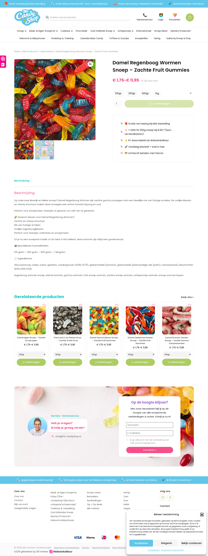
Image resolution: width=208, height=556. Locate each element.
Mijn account (21, 504)
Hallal (126, 504)
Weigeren (166, 543)
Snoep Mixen (161, 30)
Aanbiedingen (94, 500)
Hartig (157, 38)
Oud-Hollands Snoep (101, 30)
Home (17, 51)
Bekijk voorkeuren (192, 543)
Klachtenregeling (101, 547)
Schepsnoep (124, 30)
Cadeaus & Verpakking (63, 508)
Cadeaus (65, 30)
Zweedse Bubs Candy (91, 38)
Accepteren (141, 543)
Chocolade (81, 30)
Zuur (125, 500)
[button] (201, 514)
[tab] (21, 181)
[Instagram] (163, 497)
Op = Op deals (94, 504)
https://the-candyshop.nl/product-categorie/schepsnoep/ (63, 500)
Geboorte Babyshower (62, 520)
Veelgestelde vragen (25, 508)
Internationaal (143, 30)
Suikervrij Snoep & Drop (178, 38)
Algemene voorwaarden (172, 550)
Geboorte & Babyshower (32, 38)
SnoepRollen (141, 38)
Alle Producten (30, 51)
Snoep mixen (94, 492)
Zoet (125, 496)
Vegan (126, 508)
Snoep (20, 30)
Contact (18, 500)
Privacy (86, 547)
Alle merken (93, 508)
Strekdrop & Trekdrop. (62, 38)
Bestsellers (92, 496)
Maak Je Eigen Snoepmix (42, 30)
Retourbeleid (119, 547)
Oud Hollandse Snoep (62, 512)
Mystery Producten (181, 30)
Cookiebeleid (154, 550)
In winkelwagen (161, 103)
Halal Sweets (46, 51)
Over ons (19, 496)
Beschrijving (21, 180)
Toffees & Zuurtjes (119, 38)
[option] (119, 93)
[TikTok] (170, 497)
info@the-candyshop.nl (66, 436)
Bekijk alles (186, 297)
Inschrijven (149, 449)
